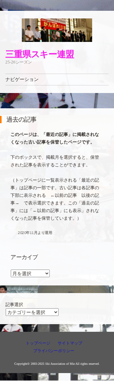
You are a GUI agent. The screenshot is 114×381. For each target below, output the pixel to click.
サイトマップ (70, 343)
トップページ (38, 343)
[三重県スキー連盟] (57, 30)
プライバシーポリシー (53, 350)
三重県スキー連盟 (39, 53)
